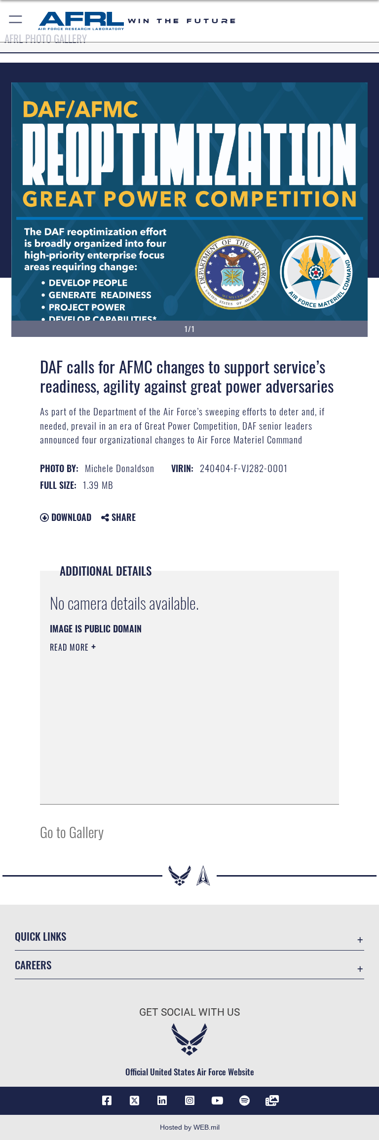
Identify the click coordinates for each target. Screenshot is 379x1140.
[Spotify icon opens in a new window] (244, 1100)
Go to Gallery (72, 831)
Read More (70, 647)
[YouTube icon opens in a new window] (217, 1100)
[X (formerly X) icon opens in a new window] (134, 1100)
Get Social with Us (189, 1012)
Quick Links (40, 936)
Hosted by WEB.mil (190, 1127)
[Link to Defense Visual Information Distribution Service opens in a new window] (272, 1100)
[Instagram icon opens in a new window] (189, 1100)
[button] (16, 21)
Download (70, 517)
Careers (33, 964)
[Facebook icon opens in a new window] (106, 1100)
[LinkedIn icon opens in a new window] (161, 1100)
